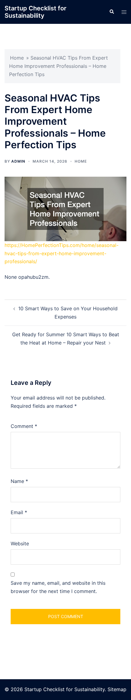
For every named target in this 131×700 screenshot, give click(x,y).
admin (18, 161)
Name (19, 481)
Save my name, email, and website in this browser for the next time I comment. (58, 587)
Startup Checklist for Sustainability (35, 12)
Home (17, 58)
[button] (111, 11)
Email (19, 512)
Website (20, 543)
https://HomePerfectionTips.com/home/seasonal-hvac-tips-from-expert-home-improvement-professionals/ (62, 253)
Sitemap (117, 689)
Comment (24, 426)
